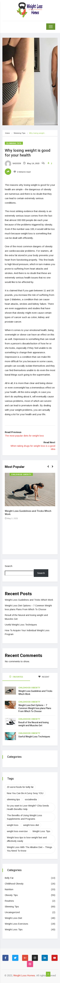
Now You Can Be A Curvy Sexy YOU (25, 793)
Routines (9, 901)
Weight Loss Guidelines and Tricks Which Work (28, 512)
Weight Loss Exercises (16, 924)
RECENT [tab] (45, 676)
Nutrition (9, 889)
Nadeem (16, 163)
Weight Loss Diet (13, 918)
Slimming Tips (19, 133)
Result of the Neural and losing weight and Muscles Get (33, 724)
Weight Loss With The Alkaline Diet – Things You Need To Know (29, 849)
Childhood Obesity (21, 474)
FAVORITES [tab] (17, 676)
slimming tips (13, 799)
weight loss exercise (17, 831)
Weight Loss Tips (41, 831)
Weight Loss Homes (24, 975)
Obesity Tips (11, 895)
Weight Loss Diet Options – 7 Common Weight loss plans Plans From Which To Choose (34, 708)
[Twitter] (15, 958)
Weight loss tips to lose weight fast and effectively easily (27, 839)
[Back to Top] (48, 974)
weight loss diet (31, 825)
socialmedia (31, 799)
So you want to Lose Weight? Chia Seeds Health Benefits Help (28, 807)
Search (8, 566)
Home (7, 133)
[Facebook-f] (5, 958)
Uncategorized (12, 912)
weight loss (12, 825)
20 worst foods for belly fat (20, 787)
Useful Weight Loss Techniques (21, 624)
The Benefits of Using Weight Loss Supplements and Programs (24, 817)
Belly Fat (9, 878)
